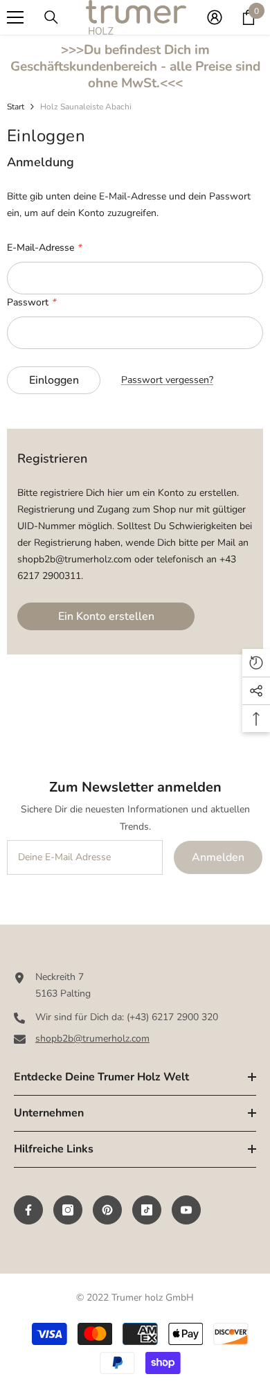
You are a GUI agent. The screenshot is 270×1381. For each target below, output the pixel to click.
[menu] (15, 17)
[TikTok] (146, 1209)
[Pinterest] (107, 1209)
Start (15, 106)
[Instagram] (67, 1209)
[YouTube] (186, 1209)
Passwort (31, 302)
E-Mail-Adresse (44, 247)
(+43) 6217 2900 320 (172, 1017)
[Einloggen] (215, 17)
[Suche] (51, 17)
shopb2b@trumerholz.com (92, 1038)
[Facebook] (28, 1209)
